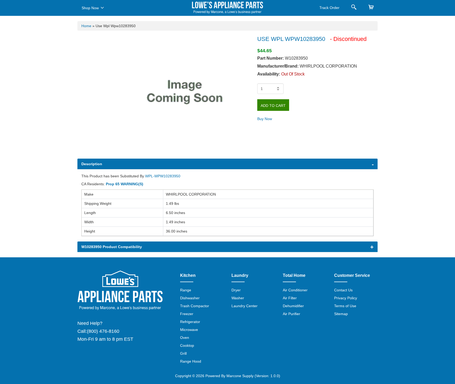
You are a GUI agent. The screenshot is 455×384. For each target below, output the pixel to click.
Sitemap (341, 314)
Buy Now (264, 119)
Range (185, 290)
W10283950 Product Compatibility (111, 247)
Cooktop (187, 345)
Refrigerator (190, 322)
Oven (184, 337)
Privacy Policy (345, 298)
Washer (237, 298)
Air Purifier (291, 314)
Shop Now (90, 8)
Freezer (186, 314)
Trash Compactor (194, 306)
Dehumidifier (293, 306)
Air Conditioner (295, 290)
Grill (183, 353)
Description (91, 164)
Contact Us (343, 290)
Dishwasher (190, 298)
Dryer (236, 290)
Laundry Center (244, 306)
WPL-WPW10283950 (162, 176)
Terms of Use (345, 306)
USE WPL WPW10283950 (291, 39)
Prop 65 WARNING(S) (124, 184)
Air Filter (290, 298)
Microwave (189, 330)
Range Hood (190, 361)
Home (86, 26)
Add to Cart (273, 105)
